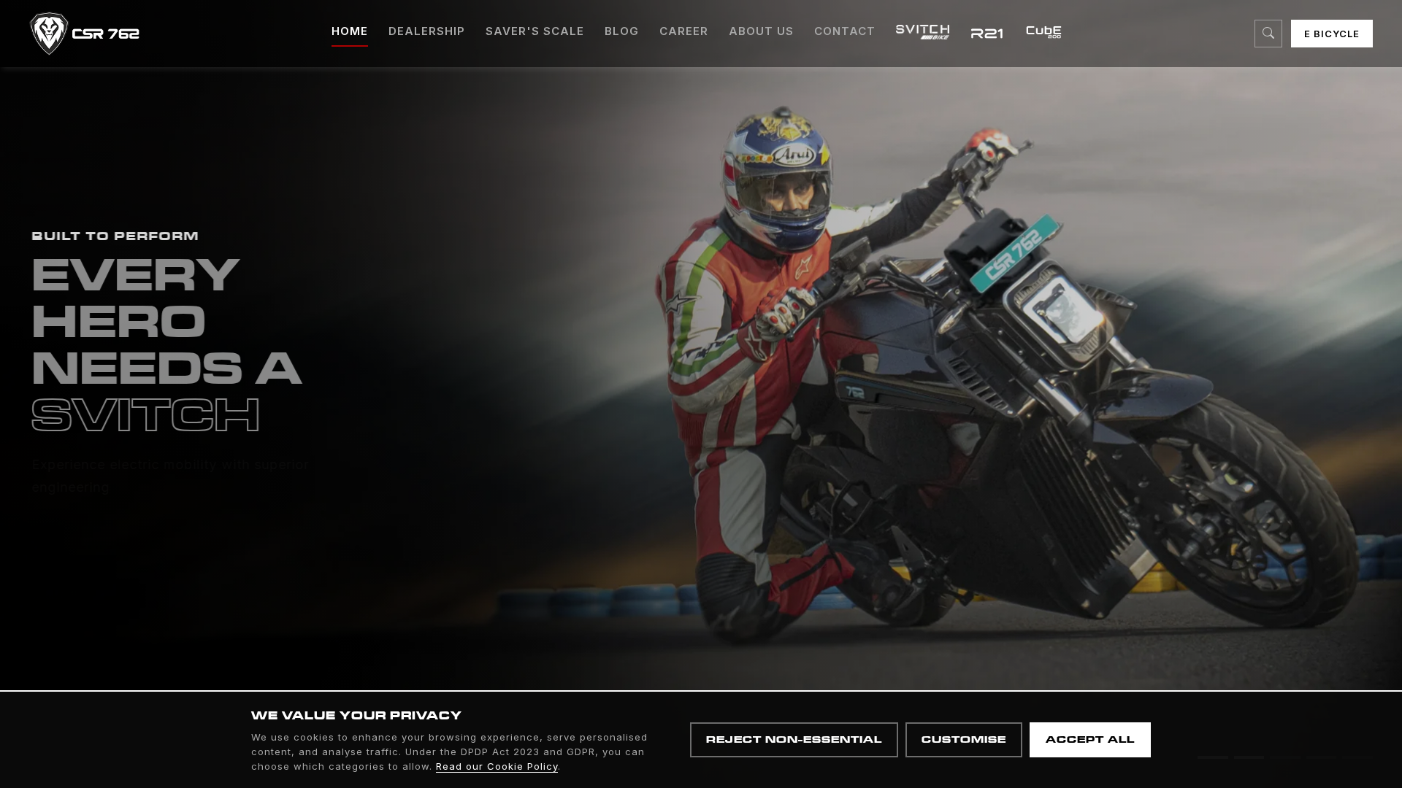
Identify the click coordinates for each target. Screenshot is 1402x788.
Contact (845, 31)
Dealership (426, 31)
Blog (622, 31)
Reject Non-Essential (794, 739)
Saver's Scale (535, 31)
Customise (964, 739)
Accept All (1090, 739)
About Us (761, 31)
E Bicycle (1332, 33)
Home (350, 31)
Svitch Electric (136, 539)
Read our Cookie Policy (497, 766)
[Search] (1268, 33)
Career (683, 31)
